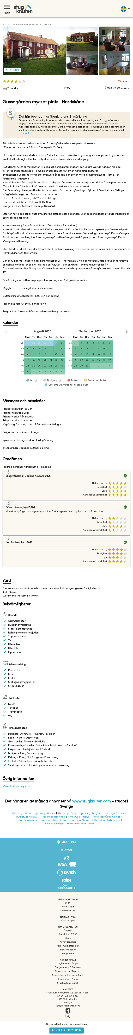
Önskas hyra (68, 921)
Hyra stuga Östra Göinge (106, 817)
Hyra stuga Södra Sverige (81, 824)
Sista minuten (67, 911)
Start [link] (68, 903)
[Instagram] (68, 1016)
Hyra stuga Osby (67, 813)
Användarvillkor (68, 942)
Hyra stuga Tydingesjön (107, 820)
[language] (125, 8)
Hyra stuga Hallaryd (79, 817)
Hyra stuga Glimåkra (80, 820)
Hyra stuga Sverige (27, 820)
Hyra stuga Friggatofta (53, 820)
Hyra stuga (68, 907)
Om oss (68, 930)
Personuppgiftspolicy (67, 946)
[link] (67, 964)
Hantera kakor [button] (68, 950)
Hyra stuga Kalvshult (27, 817)
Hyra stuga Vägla (54, 824)
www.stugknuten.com (91, 801)
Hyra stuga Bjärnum (114, 813)
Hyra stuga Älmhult (44, 813)
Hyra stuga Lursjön (89, 813)
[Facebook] (68, 1010)
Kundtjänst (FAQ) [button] (68, 934)
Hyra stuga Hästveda (53, 817)
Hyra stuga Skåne (21, 813)
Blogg (68, 938)
